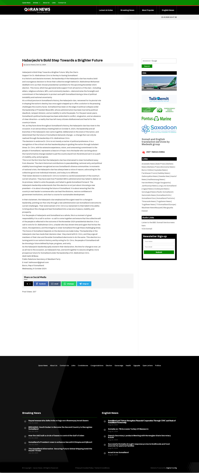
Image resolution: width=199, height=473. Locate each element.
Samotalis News (149, 195)
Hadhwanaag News (156, 179)
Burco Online (147, 170)
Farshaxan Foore (149, 173)
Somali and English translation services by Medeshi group (156, 142)
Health (128, 365)
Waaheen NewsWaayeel (152, 208)
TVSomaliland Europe (165, 204)
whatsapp (70, 284)
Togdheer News (148, 204)
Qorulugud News (149, 192)
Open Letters (148, 365)
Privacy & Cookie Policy (84, 468)
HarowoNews (147, 183)
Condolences (83, 365)
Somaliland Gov (148, 198)
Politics (158, 365)
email (56, 284)
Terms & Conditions (102, 468)
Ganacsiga (119, 365)
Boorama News (167, 167)
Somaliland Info (163, 195)
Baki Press (160, 164)
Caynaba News (160, 170)
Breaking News (127, 10)
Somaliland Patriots (165, 198)
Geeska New (164, 176)
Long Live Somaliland (167, 186)
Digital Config (171, 468)
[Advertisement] (77, 42)
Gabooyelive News (150, 176)
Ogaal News (147, 189)
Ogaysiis (136, 365)
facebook (42, 284)
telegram (85, 284)
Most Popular (148, 10)
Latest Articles (106, 10)
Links (54, 3)
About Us (46, 3)
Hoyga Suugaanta (162, 183)
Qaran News (26, 3)
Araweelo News (148, 164)
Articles (35, 3)
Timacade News (149, 201)
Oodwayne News (161, 189)
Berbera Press (154, 167)
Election (109, 365)
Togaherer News (164, 201)
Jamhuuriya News (149, 186)
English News (168, 10)
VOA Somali (147, 229)
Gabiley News (163, 173)
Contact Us (62, 3)
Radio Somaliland (165, 192)
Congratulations (97, 365)
